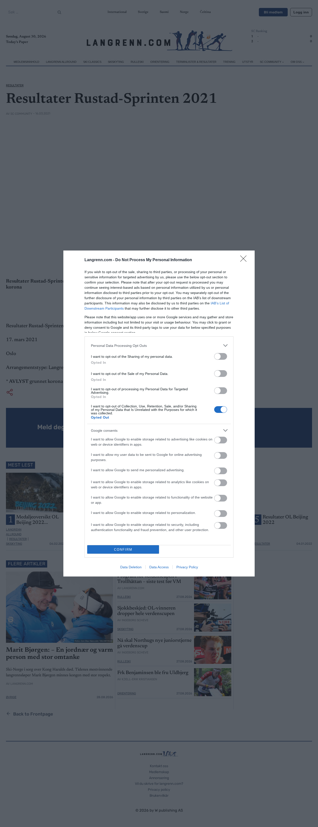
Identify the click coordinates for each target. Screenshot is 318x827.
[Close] (245, 260)
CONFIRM (123, 549)
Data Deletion (131, 567)
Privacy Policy (187, 567)
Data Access (159, 567)
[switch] (220, 356)
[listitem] (159, 345)
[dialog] (159, 413)
